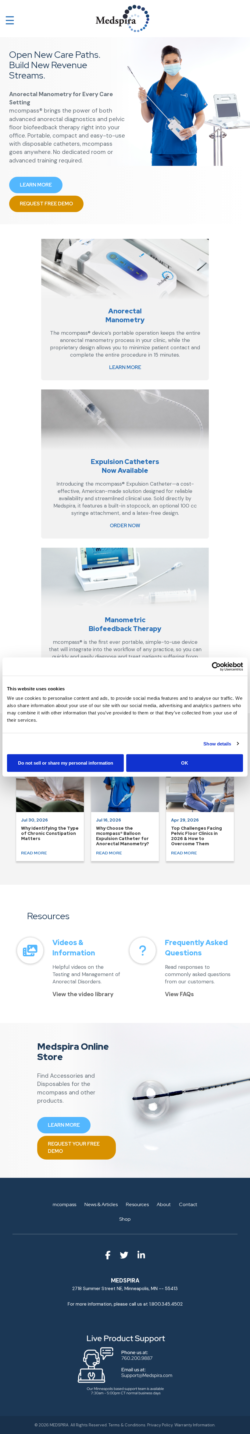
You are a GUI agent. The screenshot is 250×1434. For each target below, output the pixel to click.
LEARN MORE (36, 185)
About (164, 1204)
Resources (137, 1204)
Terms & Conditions (127, 1425)
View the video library (82, 994)
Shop (125, 1219)
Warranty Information (194, 1425)
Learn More (125, 367)
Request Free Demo (46, 204)
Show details (217, 743)
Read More (34, 853)
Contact (188, 1204)
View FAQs (179, 994)
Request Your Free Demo (74, 1147)
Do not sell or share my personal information (65, 763)
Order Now (125, 525)
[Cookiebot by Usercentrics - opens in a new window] (216, 666)
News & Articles (101, 1204)
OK (184, 763)
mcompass (64, 1204)
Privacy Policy (160, 1425)
